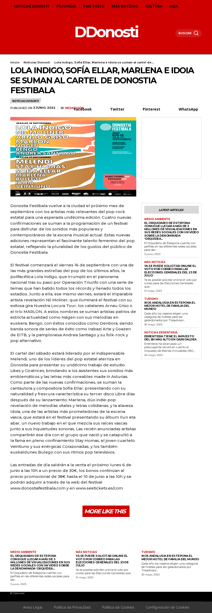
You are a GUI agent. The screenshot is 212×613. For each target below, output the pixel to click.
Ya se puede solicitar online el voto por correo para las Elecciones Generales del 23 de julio (170, 270)
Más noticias (154, 262)
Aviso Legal (32, 607)
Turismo (151, 299)
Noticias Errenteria (161, 332)
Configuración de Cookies (167, 607)
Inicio (14, 62)
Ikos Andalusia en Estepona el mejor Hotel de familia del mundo (169, 306)
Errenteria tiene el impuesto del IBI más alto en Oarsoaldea (170, 337)
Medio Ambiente (157, 219)
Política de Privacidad (72, 607)
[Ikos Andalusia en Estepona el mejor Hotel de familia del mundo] (171, 534)
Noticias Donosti (37, 62)
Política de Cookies (118, 607)
